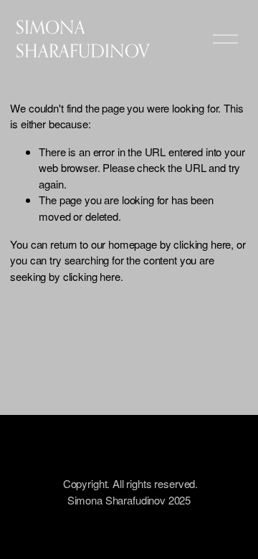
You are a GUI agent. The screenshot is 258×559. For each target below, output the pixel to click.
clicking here (202, 244)
